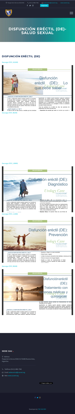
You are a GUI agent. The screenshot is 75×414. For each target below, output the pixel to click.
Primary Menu (71, 13)
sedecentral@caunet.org (50, 3)
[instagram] (32, 5)
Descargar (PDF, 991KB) (9, 266)
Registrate (44, 5)
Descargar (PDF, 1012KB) (10, 62)
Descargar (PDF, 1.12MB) (10, 214)
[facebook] (27, 5)
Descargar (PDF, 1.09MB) (10, 163)
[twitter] (30, 5)
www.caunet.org (64, 3)
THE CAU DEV (42, 409)
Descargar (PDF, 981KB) (9, 113)
